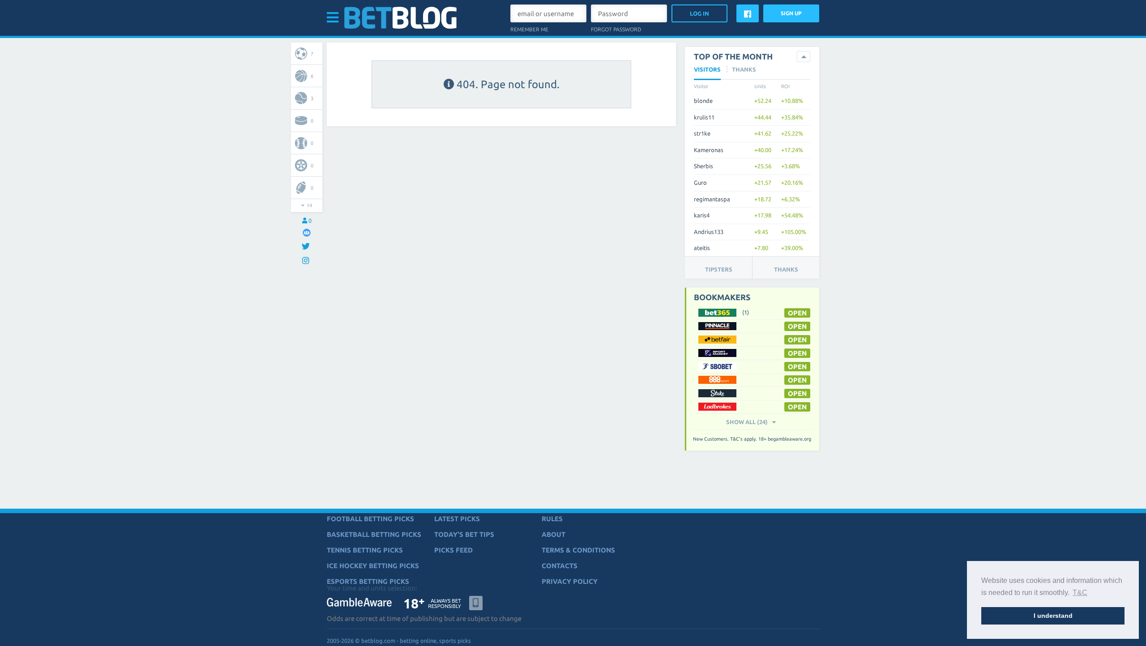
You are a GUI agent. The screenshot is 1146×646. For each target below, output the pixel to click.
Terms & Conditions (578, 550)
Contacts (559, 566)
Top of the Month (733, 56)
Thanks (786, 269)
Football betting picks (370, 519)
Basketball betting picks (374, 534)
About (553, 534)
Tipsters (718, 269)
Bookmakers (722, 297)
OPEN (797, 313)
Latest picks (457, 519)
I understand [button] (1053, 615)
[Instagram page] (307, 261)
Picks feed (453, 550)
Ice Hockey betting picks (373, 566)
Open (797, 353)
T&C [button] (1080, 592)
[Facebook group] (306, 232)
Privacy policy (570, 581)
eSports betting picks (368, 581)
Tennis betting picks (365, 550)
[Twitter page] (307, 247)
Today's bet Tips (464, 534)
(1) (745, 312)
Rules (552, 519)
